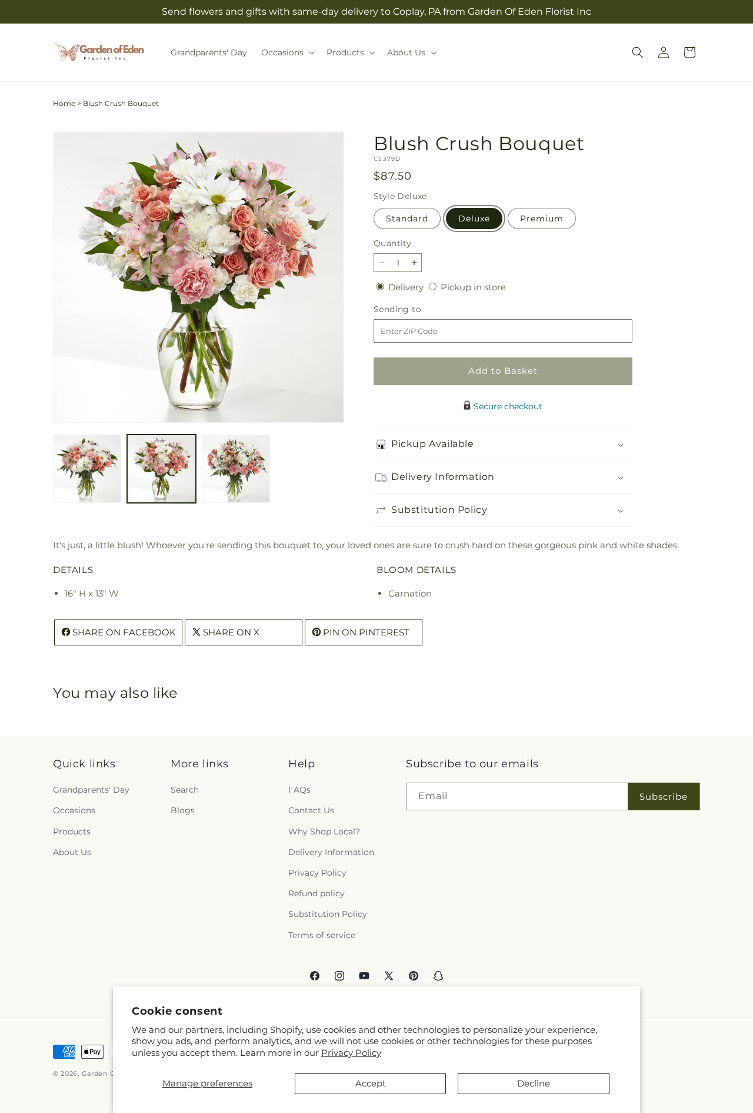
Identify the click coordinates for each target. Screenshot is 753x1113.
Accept (370, 1083)
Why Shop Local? (324, 831)
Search (185, 790)
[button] (286, 52)
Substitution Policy (327, 914)
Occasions (74, 811)
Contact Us (311, 811)
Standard (407, 218)
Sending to (415, 309)
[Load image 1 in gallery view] (87, 469)
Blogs (183, 811)
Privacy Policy (351, 1052)
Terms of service (321, 935)
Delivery (407, 287)
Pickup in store (473, 287)
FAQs (299, 790)
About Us (72, 852)
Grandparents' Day (91, 790)
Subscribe (663, 796)
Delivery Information (331, 852)
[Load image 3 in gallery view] (236, 469)
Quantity (392, 243)
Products (72, 831)
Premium (542, 218)
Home (64, 103)
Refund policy (316, 894)
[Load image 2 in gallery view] (161, 469)
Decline (533, 1083)
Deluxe (474, 218)
